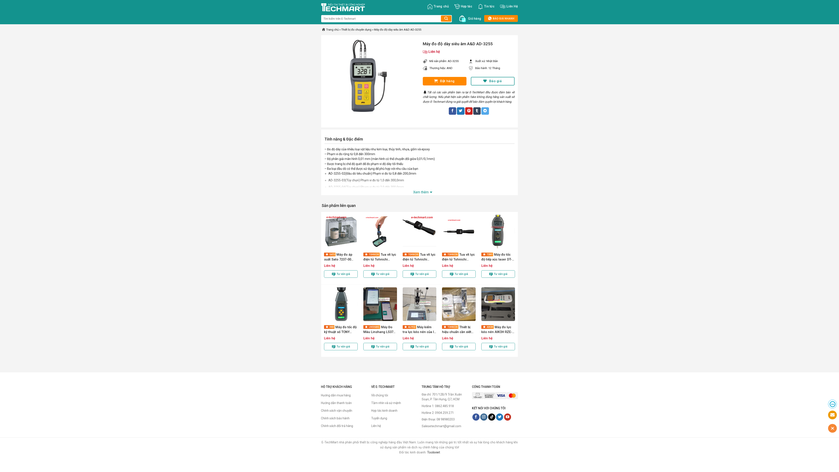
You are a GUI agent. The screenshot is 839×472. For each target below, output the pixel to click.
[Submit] (446, 19)
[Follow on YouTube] (507, 417)
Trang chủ (441, 6)
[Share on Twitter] (460, 111)
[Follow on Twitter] (499, 417)
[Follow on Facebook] (476, 417)
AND (449, 68)
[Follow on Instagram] (483, 417)
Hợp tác (466, 6)
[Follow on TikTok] (491, 417)
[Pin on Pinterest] (469, 111)
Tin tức (489, 6)
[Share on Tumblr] (477, 111)
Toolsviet (433, 452)
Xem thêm (421, 192)
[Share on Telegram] (485, 111)
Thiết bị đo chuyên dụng (356, 29)
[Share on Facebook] (452, 111)
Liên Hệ (512, 6)
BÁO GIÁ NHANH (503, 18)
